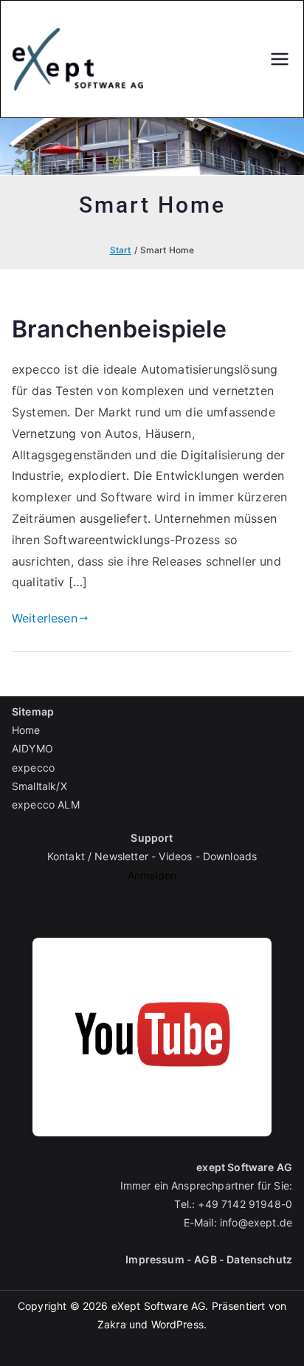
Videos (175, 856)
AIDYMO (32, 748)
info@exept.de (256, 1222)
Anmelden (152, 875)
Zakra (111, 1324)
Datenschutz (259, 1259)
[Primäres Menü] (279, 59)
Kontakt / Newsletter (97, 856)
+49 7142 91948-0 (245, 1204)
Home (26, 730)
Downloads (230, 856)
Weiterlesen (44, 618)
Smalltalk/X (39, 786)
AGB (205, 1259)
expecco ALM (46, 804)
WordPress (177, 1324)
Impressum (154, 1259)
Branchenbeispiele (119, 329)
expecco (33, 767)
